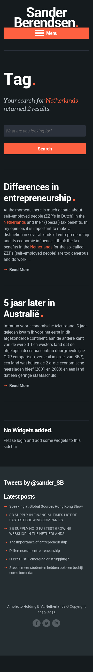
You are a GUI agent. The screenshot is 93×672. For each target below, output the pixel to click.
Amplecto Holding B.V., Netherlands (36, 606)
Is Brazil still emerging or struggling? (39, 559)
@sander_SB (47, 482)
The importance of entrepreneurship (38, 542)
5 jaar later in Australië (29, 308)
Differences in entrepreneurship (37, 192)
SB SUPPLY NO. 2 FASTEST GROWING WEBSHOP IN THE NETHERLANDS (40, 531)
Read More (19, 269)
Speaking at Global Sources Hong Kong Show (46, 506)
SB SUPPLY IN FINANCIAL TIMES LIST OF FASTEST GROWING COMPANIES (43, 517)
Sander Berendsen (44, 17)
